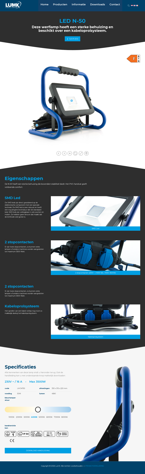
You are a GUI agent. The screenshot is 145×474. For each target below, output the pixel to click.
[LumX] (13, 8)
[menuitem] (60, 10)
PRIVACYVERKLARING (94, 466)
